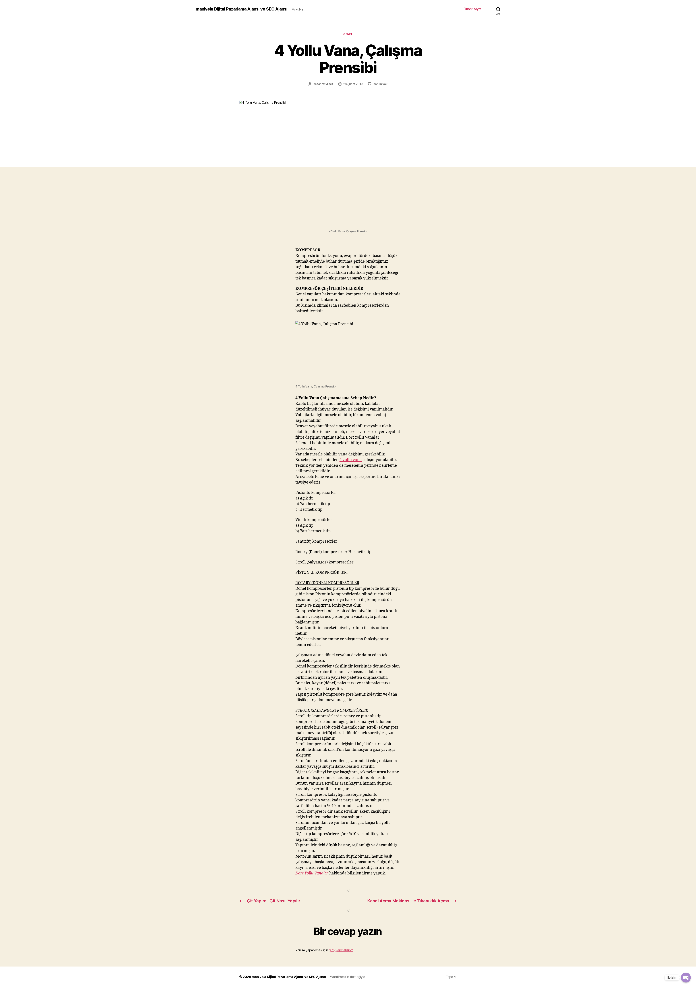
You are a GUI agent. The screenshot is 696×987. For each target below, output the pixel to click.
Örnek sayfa (473, 9)
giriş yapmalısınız (341, 950)
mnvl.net (327, 84)
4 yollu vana (350, 459)
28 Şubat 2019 (353, 84)
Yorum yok (380, 84)
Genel (348, 34)
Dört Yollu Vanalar (311, 873)
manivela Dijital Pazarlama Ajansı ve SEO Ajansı (241, 9)
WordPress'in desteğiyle (347, 977)
